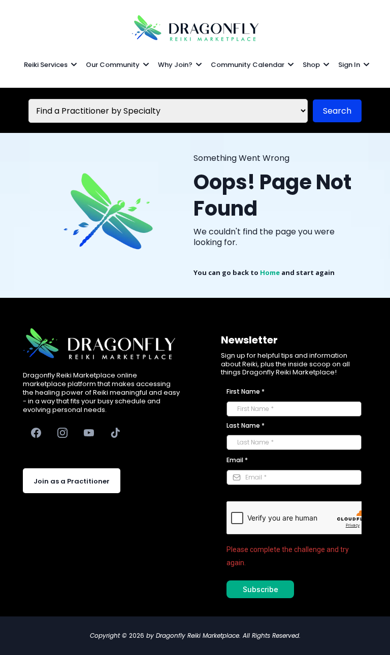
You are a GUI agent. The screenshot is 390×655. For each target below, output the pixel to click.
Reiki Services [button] (46, 65)
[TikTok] (115, 433)
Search (337, 111)
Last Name (245, 425)
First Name (245, 391)
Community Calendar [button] (248, 65)
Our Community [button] (113, 65)
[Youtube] (89, 433)
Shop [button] (312, 65)
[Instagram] (62, 433)
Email (237, 460)
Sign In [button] (350, 65)
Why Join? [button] (176, 65)
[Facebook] (36, 433)
